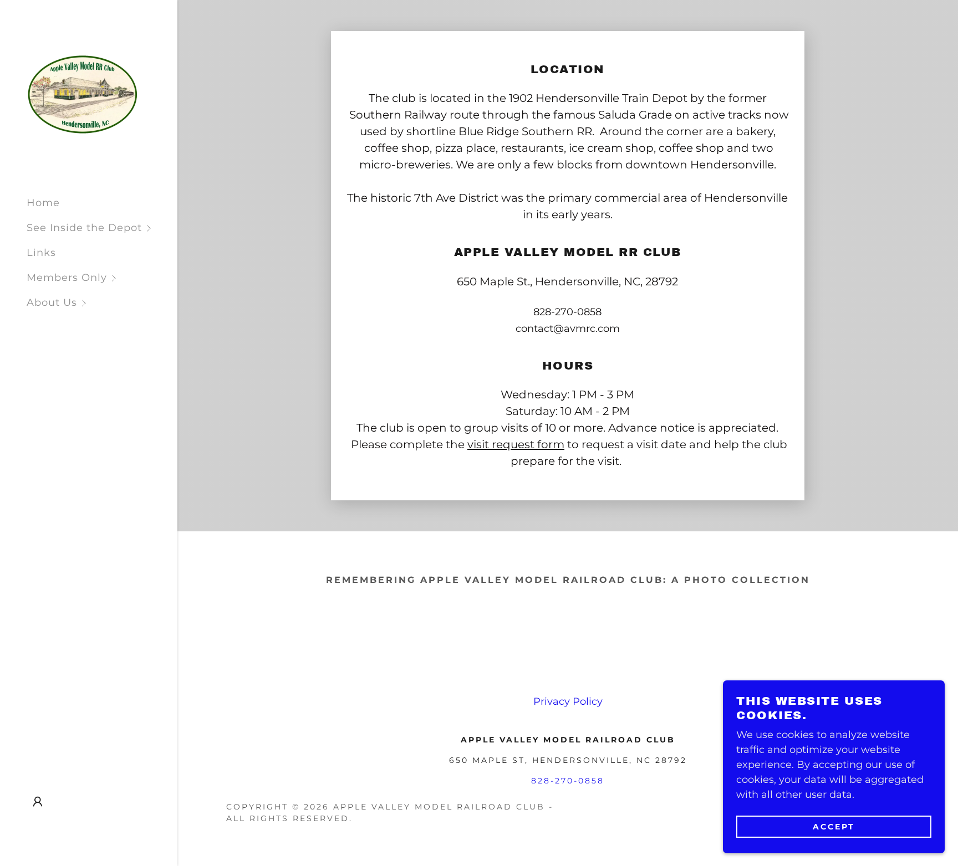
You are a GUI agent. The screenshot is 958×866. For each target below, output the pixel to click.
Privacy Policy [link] (568, 701)
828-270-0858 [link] (567, 312)
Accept (834, 826)
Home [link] (43, 203)
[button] (102, 228)
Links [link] (41, 253)
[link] (82, 94)
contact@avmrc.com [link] (568, 328)
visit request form (515, 444)
